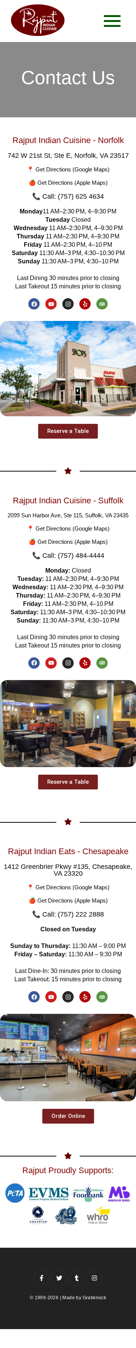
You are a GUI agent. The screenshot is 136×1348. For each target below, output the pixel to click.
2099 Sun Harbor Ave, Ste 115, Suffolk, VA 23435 (68, 515)
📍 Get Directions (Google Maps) (68, 169)
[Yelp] (85, 304)
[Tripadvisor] (102, 304)
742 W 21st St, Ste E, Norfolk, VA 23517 (68, 155)
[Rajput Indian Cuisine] (38, 20)
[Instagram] (68, 304)
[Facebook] (34, 304)
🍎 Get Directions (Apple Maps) (68, 182)
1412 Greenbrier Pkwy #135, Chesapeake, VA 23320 (68, 870)
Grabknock (95, 1297)
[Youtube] (51, 304)
